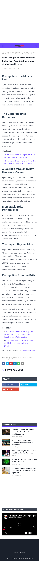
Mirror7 (6, 68)
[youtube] (10, 389)
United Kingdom (27, 357)
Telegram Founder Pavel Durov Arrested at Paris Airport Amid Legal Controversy (22, 432)
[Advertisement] (19, 21)
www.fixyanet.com (16, 558)
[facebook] (10, 384)
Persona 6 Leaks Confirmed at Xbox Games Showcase (24, 461)
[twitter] (28, 384)
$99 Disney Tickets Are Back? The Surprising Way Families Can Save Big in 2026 (24, 471)
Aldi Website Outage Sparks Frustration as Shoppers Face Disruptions (22, 442)
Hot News (9, 357)
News (19, 357)
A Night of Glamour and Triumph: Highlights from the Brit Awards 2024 (19, 343)
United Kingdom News (13, 52)
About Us (22, 552)
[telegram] (28, 389)
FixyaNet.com (29, 351)
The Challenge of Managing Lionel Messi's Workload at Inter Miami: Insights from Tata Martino (19, 334)
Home (4, 52)
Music (15, 357)
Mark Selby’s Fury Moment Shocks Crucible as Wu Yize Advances (24, 452)
